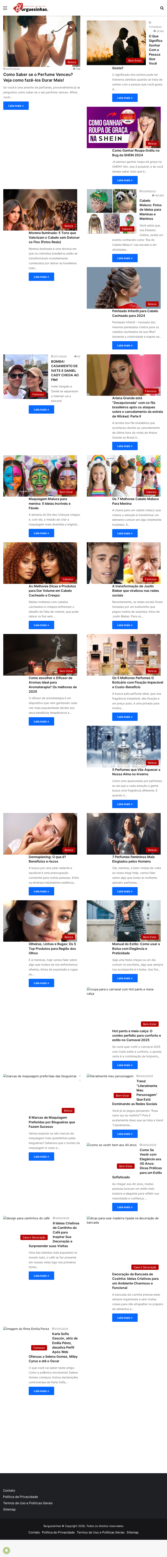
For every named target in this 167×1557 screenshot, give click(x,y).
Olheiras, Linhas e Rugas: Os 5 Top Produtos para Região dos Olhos (52, 948)
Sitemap (9, 1509)
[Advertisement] (83, 1432)
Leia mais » (16, 105)
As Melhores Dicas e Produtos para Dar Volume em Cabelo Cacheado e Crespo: (52, 590)
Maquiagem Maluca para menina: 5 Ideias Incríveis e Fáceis (49, 503)
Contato (9, 1490)
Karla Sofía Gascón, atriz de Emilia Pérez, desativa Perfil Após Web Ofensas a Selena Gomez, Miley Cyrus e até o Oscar (53, 1347)
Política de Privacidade (20, 1497)
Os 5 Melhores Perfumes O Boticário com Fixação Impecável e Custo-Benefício (137, 682)
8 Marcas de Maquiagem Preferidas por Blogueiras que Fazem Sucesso (52, 1122)
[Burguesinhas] (30, 8)
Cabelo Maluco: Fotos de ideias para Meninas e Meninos (151, 209)
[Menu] (5, 9)
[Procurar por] (162, 9)
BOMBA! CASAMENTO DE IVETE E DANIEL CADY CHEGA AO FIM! (65, 370)
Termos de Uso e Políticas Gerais (28, 1503)
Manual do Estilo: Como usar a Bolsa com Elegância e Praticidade (136, 948)
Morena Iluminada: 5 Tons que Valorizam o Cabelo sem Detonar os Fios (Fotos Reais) (54, 237)
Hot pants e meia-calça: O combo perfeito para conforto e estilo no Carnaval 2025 (136, 1035)
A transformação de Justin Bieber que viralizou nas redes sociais (135, 590)
